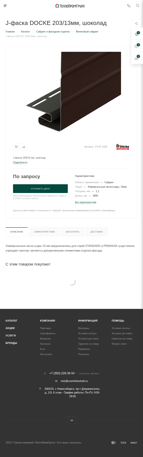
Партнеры (45, 328)
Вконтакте (72, 420)
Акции (10, 328)
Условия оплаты (87, 333)
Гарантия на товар (88, 343)
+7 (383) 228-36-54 (62, 373)
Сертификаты (47, 333)
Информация (88, 320)
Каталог (12, 320)
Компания (47, 320)
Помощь (118, 320)
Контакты (45, 343)
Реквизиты (84, 349)
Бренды (11, 343)
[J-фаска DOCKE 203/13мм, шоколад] (71, 94)
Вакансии (45, 338)
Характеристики (44, 232)
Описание (16, 232)
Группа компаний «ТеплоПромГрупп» (34, 442)
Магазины (83, 328)
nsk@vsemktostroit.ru (74, 380)
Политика (83, 354)
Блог (42, 349)
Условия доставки (88, 338)
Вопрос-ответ (119, 343)
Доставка (97, 232)
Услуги (11, 335)
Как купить (73, 232)
